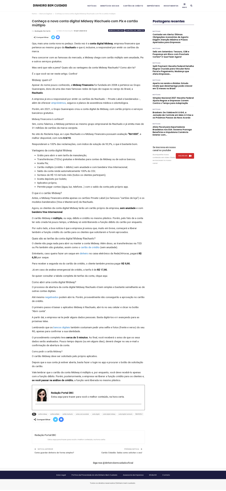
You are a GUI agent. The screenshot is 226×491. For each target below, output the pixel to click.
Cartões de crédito (133, 6)
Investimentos (171, 6)
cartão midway (42, 414)
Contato (166, 475)
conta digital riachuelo (125, 414)
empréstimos (58, 102)
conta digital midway (109, 414)
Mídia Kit (153, 475)
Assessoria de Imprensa (133, 475)
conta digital (96, 414)
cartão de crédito (90, 247)
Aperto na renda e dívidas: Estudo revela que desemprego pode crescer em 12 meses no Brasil (172, 86)
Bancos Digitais (116, 30)
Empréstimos (153, 6)
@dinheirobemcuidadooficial (118, 462)
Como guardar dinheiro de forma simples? (54, 452)
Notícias (91, 6)
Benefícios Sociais (109, 6)
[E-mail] (36, 408)
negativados (51, 297)
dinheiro (84, 253)
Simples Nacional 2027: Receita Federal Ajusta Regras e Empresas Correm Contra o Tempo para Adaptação (173, 101)
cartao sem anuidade (82, 414)
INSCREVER (182, 156)
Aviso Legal (61, 475)
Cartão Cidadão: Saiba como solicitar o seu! (121, 452)
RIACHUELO (138, 414)
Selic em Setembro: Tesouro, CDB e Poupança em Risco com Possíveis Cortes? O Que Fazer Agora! (171, 54)
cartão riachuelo (67, 414)
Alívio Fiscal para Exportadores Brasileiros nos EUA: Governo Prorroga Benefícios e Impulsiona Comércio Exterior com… (172, 131)
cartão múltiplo (54, 414)
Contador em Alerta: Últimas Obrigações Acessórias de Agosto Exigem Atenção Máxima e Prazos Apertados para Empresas (170, 38)
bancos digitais (61, 327)
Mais (184, 7)
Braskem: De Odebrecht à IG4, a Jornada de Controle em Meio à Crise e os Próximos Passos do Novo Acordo (173, 115)
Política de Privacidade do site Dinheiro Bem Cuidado (94, 475)
